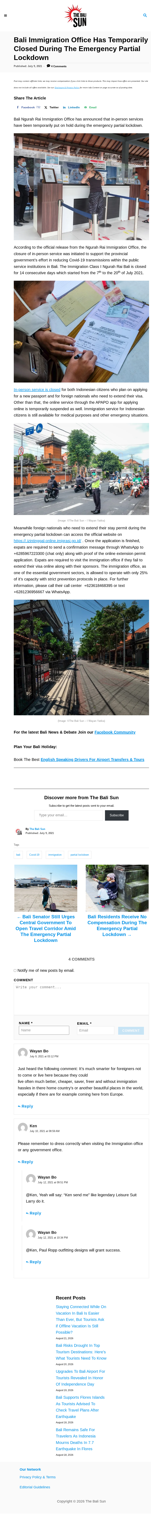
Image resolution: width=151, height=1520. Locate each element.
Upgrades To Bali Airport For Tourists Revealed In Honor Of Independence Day (80, 1377)
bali (18, 854)
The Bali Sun (37, 829)
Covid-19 (34, 854)
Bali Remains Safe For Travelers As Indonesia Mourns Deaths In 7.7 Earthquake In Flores (76, 1439)
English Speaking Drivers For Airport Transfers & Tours (92, 759)
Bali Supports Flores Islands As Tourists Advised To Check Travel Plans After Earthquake (80, 1407)
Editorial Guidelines (35, 1487)
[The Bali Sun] (75, 15)
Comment (23, 980)
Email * (84, 1023)
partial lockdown (80, 854)
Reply (27, 1106)
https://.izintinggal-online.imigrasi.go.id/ (47, 541)
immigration (55, 854)
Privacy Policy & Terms (38, 1477)
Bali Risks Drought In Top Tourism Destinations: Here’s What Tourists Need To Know (81, 1351)
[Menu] (6, 15)
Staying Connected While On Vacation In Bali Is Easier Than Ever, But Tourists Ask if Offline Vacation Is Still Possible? (81, 1319)
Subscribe (117, 815)
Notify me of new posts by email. (46, 970)
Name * (26, 1023)
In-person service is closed (37, 389)
